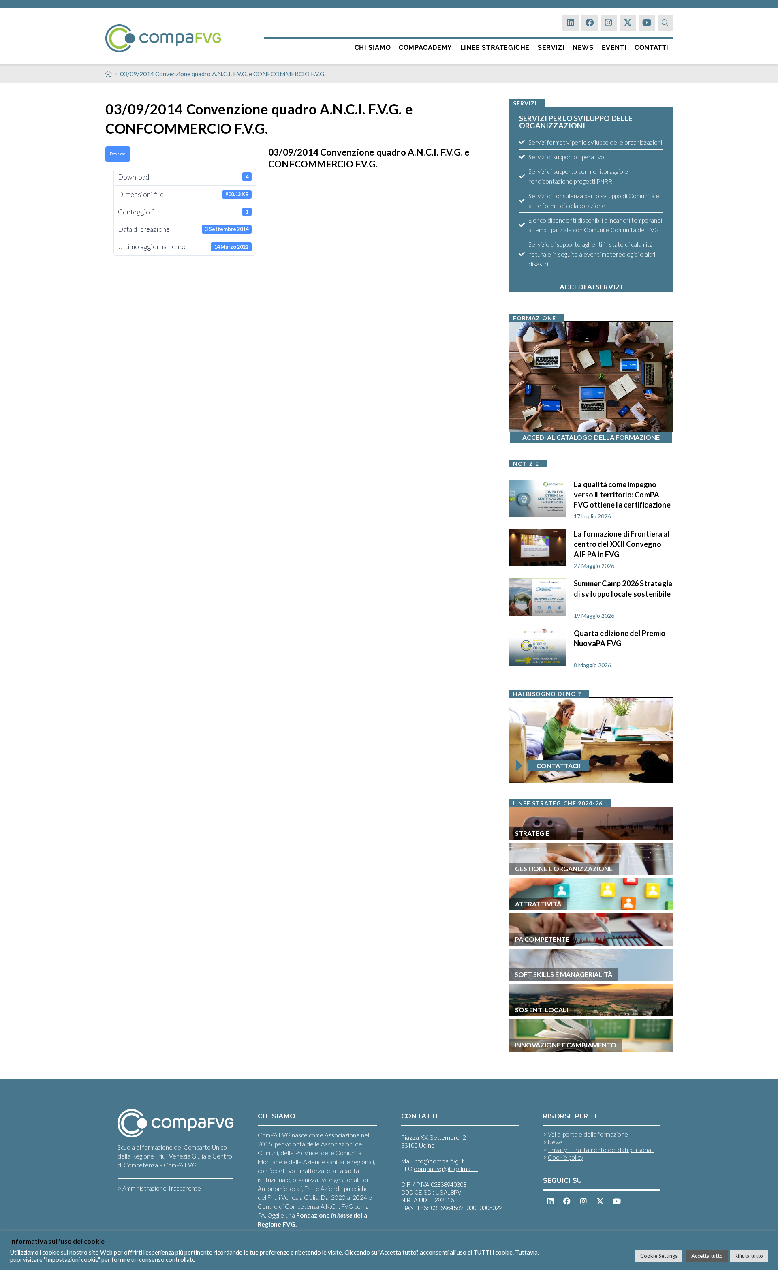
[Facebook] (589, 23)
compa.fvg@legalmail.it (446, 1169)
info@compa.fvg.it (438, 1161)
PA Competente (542, 939)
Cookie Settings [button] (659, 1256)
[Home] (108, 73)
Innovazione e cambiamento (565, 1045)
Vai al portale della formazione (588, 1134)
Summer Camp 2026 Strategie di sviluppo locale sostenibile (623, 588)
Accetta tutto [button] (707, 1256)
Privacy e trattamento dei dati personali (601, 1149)
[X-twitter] (628, 23)
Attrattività (538, 904)
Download (118, 154)
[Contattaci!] (519, 765)
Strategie (532, 833)
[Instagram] (609, 23)
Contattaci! (558, 765)
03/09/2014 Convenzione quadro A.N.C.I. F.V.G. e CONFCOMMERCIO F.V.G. (222, 73)
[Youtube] (647, 23)
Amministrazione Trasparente (161, 1188)
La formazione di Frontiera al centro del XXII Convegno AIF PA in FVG (622, 543)
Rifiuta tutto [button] (749, 1256)
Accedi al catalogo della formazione (591, 437)
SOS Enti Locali (541, 1009)
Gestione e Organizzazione (564, 868)
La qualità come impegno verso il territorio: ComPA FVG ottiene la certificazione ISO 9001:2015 (622, 494)
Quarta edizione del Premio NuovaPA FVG (619, 638)
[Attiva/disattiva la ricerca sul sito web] (665, 23)
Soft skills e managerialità (563, 974)
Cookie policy (565, 1157)
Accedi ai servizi (591, 287)
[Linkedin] (570, 23)
